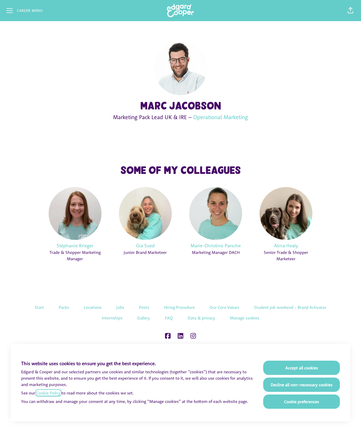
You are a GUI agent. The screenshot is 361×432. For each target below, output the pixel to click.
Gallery (143, 317)
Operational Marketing (220, 117)
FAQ (169, 317)
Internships (112, 317)
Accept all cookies (301, 367)
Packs (64, 307)
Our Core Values (224, 307)
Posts (144, 307)
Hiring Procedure (179, 307)
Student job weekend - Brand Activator (290, 307)
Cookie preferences (301, 401)
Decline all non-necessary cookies (301, 384)
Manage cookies (244, 317)
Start (39, 307)
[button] (350, 10)
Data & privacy (201, 317)
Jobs (120, 307)
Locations (92, 307)
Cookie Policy (48, 393)
